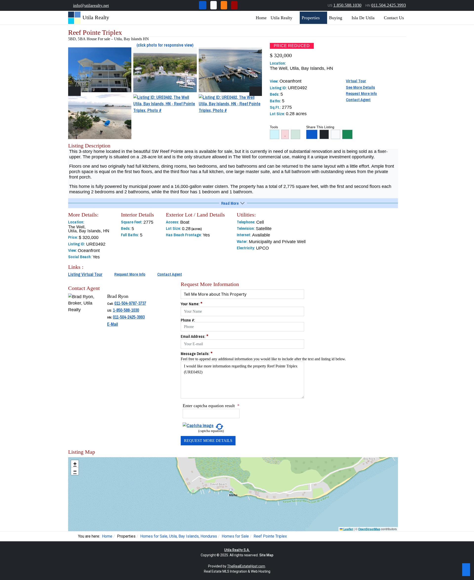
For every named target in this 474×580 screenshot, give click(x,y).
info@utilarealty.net (91, 5)
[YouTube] (234, 5)
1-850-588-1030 (126, 310)
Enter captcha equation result (211, 405)
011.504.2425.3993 (388, 5)
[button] (233, 494)
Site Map (266, 555)
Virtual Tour (356, 81)
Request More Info (361, 93)
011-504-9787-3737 (130, 303)
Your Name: (191, 304)
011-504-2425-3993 (129, 317)
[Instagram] (224, 5)
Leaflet (348, 529)
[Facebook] (202, 5)
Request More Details (208, 440)
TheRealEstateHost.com (246, 566)
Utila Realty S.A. (237, 550)
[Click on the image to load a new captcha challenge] (198, 425)
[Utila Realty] (74, 17)
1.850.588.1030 (347, 5)
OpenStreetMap (369, 529)
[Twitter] (213, 5)
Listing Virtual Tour (85, 274)
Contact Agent (358, 99)
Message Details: (197, 354)
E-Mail (112, 324)
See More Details (360, 87)
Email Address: (194, 336)
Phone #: (188, 320)
